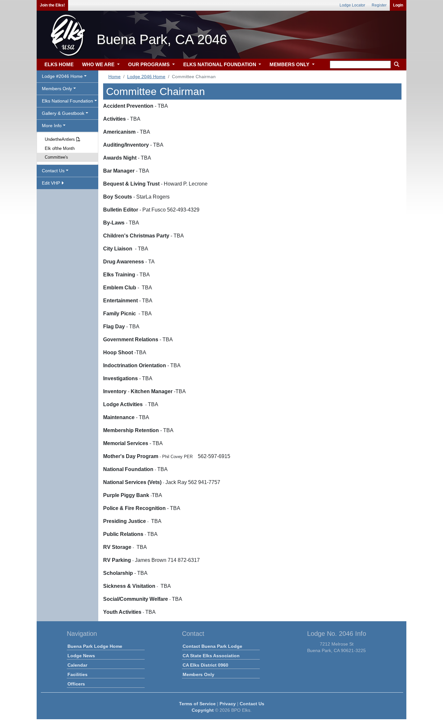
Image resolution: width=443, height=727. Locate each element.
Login (398, 5)
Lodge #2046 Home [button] (62, 76)
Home (114, 76)
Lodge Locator (352, 5)
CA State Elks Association (211, 655)
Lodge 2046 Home (146, 76)
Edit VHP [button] (51, 183)
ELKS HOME (59, 64)
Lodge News (81, 655)
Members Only (198, 674)
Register (379, 5)
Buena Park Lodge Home (94, 646)
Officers (76, 683)
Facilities (77, 674)
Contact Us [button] (53, 170)
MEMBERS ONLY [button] (290, 64)
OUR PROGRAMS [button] (149, 64)
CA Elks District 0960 (205, 665)
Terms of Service (197, 703)
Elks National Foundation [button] (67, 100)
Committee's (56, 157)
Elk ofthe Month (60, 148)
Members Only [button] (57, 88)
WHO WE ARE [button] (99, 64)
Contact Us (252, 703)
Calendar (77, 665)
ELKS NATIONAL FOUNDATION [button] (220, 64)
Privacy (228, 703)
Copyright (203, 710)
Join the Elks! (52, 5)
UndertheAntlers (60, 139)
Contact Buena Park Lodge (212, 646)
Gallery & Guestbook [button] (63, 113)
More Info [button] (52, 125)
